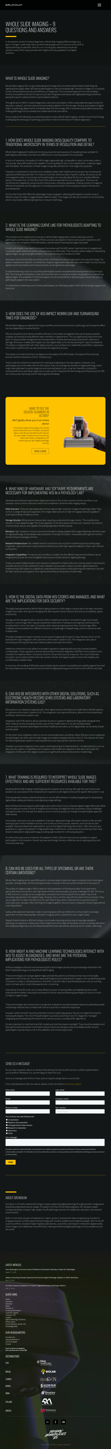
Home (8, 1299)
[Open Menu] (99, 5)
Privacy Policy (10, 1321)
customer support (73, 1084)
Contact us (9, 1308)
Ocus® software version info (16, 1324)
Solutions (9, 1303)
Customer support (12, 1312)
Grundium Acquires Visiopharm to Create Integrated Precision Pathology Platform (36, 1286)
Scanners (9, 1301)
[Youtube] (63, 1422)
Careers (8, 1317)
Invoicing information (13, 1310)
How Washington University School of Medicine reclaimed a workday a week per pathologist (40, 1269)
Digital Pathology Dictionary (16, 1319)
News (8, 1306)
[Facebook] (55, 1422)
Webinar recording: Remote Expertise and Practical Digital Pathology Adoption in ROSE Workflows (42, 1278)
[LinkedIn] (47, 1422)
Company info (11, 1315)
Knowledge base (11, 1326)
